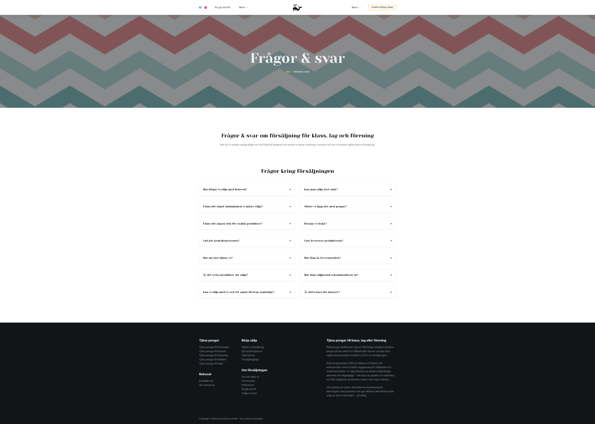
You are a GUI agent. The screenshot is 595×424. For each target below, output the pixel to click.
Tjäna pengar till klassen (212, 351)
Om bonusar (248, 381)
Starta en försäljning (253, 347)
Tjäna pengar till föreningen (214, 347)
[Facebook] (200, 7)
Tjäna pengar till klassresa (213, 355)
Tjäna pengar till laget (211, 363)
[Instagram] (206, 7)
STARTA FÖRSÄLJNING (382, 7)
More (242, 7)
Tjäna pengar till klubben (212, 359)
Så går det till (222, 7)
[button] (247, 189)
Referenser (248, 385)
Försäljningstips (250, 359)
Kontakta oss (206, 381)
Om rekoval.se (207, 385)
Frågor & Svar (249, 393)
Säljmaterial (248, 355)
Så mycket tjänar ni (252, 351)
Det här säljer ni (250, 377)
